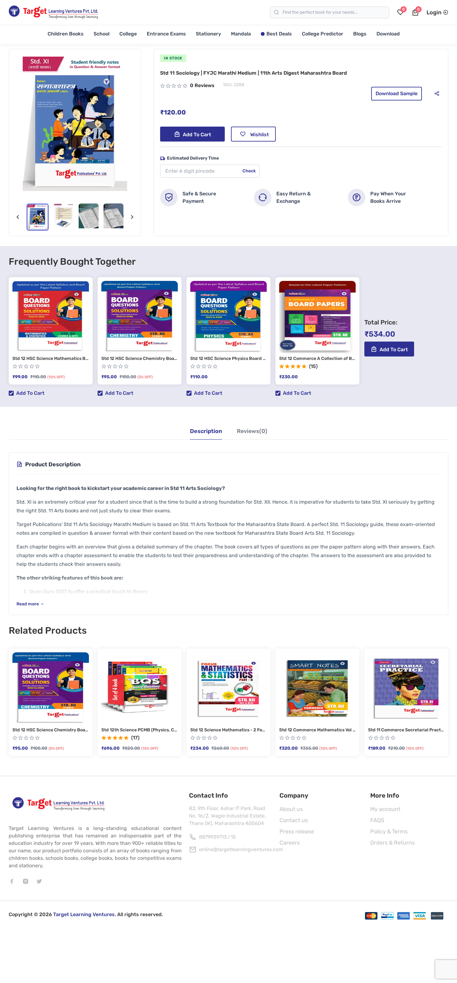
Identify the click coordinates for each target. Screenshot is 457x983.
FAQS (377, 820)
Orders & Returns (392, 842)
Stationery (208, 34)
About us (291, 809)
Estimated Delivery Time (193, 158)
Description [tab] (206, 431)
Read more (27, 604)
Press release (296, 831)
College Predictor (322, 34)
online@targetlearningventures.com (241, 849)
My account (385, 809)
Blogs (360, 34)
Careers (289, 842)
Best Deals (279, 34)
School (101, 34)
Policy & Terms (389, 831)
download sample (397, 93)
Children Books (66, 34)
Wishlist (259, 134)
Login (434, 12)
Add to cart (197, 134)
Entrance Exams (166, 34)
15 (233, 837)
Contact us (293, 820)
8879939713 (213, 837)
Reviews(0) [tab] (252, 431)
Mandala (241, 34)
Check (249, 171)
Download (388, 34)
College (128, 34)
